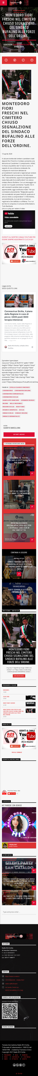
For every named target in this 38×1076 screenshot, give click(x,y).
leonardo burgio (27, 400)
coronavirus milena (22, 390)
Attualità (6, 892)
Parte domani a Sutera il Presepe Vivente (19, 591)
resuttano (20, 407)
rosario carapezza (10, 410)
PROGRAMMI (7, 1055)
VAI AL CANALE (17, 752)
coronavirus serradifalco (13, 394)
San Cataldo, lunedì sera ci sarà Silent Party (18, 865)
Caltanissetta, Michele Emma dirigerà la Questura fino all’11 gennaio (19, 897)
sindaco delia (8, 413)
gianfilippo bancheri (11, 400)
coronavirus (8, 390)
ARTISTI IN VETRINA (10, 448)
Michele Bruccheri (10, 472)
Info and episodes (19, 676)
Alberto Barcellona (21, 44)
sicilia (21, 410)
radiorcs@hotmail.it (11, 984)
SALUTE (6, 482)
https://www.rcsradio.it (12, 976)
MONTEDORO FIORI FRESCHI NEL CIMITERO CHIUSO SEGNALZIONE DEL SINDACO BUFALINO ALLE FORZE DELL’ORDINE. (13, 712)
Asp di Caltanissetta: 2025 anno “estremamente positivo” (19, 494)
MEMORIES (6, 690)
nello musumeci (16, 403)
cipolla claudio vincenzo (20, 387)
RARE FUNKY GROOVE (9, 703)
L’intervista (15, 1057)
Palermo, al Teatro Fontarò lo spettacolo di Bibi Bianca (19, 460)
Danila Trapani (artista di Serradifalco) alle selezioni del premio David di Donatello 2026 (19, 565)
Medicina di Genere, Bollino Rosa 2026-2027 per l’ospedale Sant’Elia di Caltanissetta (19, 527)
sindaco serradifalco (11, 416)
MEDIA (6, 1057)
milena (5, 403)
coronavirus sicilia (10, 397)
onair (6, 1059)
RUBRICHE (25, 1055)
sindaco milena (21, 413)
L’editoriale (27, 1057)
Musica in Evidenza (9, 860)
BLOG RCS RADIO (19, 12)
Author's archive (19, 434)
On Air (19, 1073)
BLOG (16, 1055)
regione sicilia (8, 407)
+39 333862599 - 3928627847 (14, 980)
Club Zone (6, 696)
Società (5, 875)
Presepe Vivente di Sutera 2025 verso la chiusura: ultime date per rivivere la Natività (19, 881)
